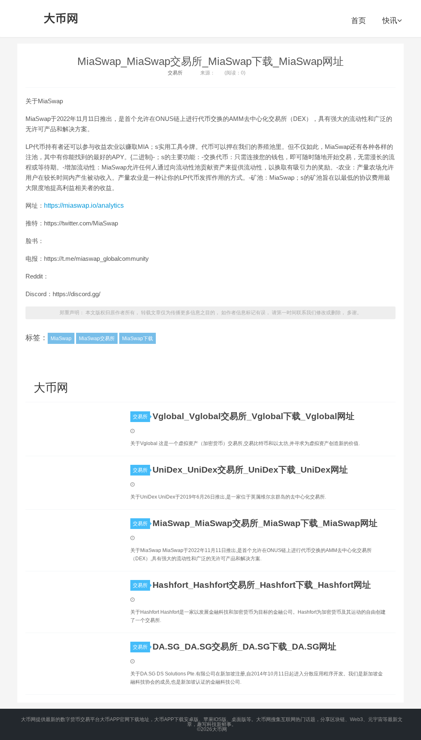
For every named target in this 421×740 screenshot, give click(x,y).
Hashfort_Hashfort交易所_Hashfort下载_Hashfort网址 (262, 584)
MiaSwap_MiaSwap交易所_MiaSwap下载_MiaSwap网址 (210, 61)
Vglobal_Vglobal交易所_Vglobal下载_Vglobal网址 (253, 416)
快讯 (389, 20)
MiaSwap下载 (137, 338)
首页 (358, 20)
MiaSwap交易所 (97, 338)
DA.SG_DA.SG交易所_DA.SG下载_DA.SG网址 (244, 646)
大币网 (61, 18)
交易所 (175, 73)
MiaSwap (61, 338)
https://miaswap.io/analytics (84, 205)
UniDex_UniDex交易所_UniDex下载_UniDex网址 (250, 469)
